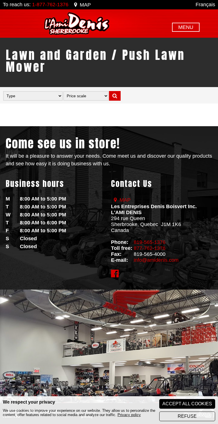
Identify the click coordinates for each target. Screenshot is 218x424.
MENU (185, 27)
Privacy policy (129, 415)
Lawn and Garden (56, 55)
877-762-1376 (149, 248)
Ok (115, 96)
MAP (85, 5)
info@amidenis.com (156, 260)
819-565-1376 (149, 242)
